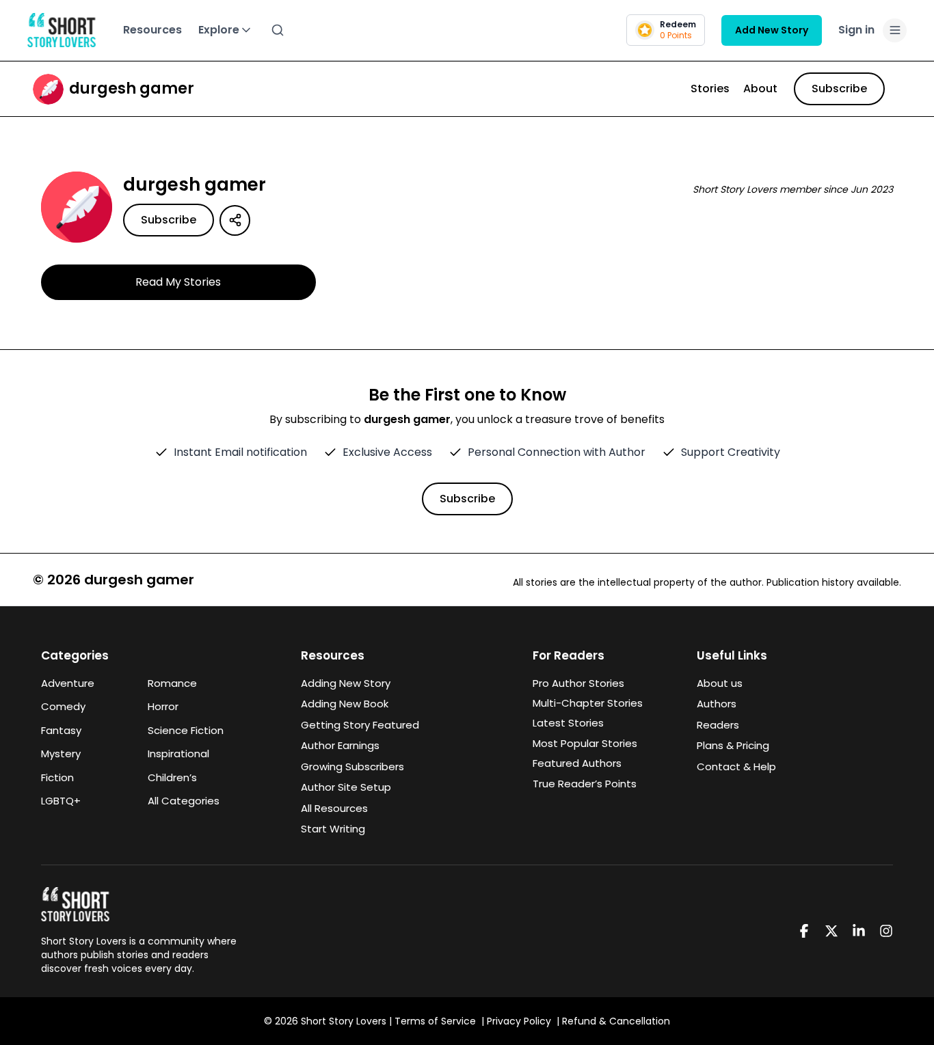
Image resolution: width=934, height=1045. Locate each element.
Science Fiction (186, 730)
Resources (152, 30)
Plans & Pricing (733, 745)
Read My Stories (178, 282)
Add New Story (771, 30)
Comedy (63, 706)
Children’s (172, 777)
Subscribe (839, 88)
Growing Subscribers (352, 766)
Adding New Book (344, 703)
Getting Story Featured (360, 725)
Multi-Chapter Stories (588, 703)
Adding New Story (345, 683)
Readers (718, 725)
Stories (710, 88)
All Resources (334, 808)
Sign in (856, 30)
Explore (218, 30)
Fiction (57, 777)
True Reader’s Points (585, 783)
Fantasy (61, 730)
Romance (172, 683)
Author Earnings (340, 745)
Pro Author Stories (578, 683)
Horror (163, 706)
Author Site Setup (346, 787)
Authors (716, 703)
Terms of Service (435, 1021)
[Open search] (277, 30)
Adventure (67, 683)
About (760, 88)
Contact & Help (736, 766)
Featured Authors (577, 763)
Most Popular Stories (585, 743)
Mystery (61, 753)
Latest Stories (568, 723)
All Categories (183, 800)
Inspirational (178, 753)
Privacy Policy (519, 1021)
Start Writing (333, 829)
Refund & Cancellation (616, 1021)
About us (720, 683)
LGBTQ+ (61, 800)
